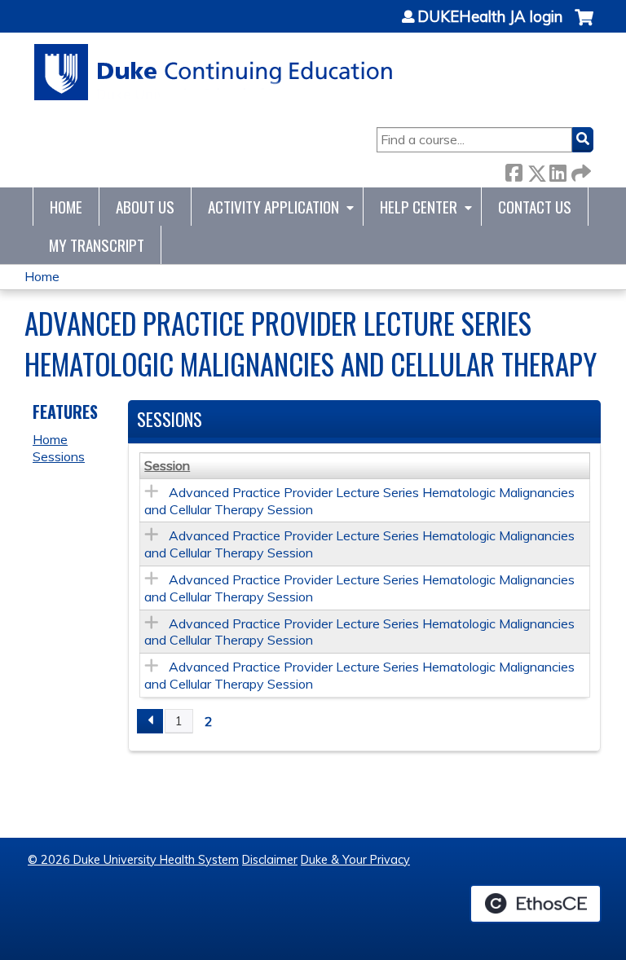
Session (167, 465)
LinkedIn (557, 170)
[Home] (214, 72)
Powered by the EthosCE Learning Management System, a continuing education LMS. (536, 903)
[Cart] (584, 26)
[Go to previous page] (150, 721)
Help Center (418, 206)
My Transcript (96, 245)
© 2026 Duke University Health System (133, 859)
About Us (145, 206)
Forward (579, 170)
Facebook (513, 170)
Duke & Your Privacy (355, 859)
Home (66, 206)
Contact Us (534, 206)
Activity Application (273, 206)
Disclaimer (270, 859)
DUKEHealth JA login (489, 17)
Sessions (59, 456)
